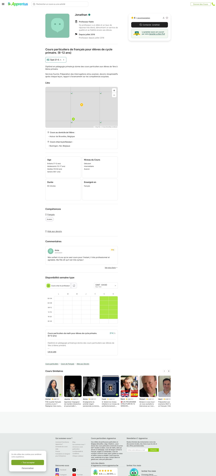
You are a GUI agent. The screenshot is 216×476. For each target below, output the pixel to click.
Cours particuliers (51, 364)
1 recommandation (143, 18)
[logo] (19, 4)
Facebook (63, 470)
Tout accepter (28, 462)
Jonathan (81, 15)
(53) (58, 399)
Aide (56, 449)
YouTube (80, 475)
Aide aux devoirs (54, 231)
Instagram (63, 475)
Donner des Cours (200, 4)
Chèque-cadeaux (77, 456)
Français (51, 214)
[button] (167, 18)
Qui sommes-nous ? (78, 444)
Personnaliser (28, 468)
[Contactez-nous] (213, 4)
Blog (73, 442)
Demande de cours (61, 446)
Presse (57, 451)
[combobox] (60, 4)
